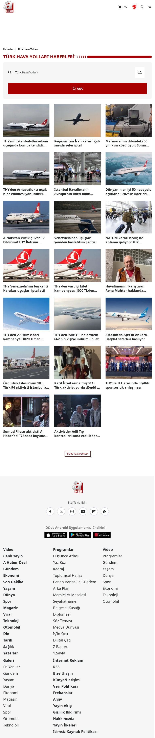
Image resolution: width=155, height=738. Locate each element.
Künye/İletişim (66, 679)
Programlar (63, 549)
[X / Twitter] (61, 511)
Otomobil (11, 627)
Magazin (11, 607)
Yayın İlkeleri (64, 725)
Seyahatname (64, 601)
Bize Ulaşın (63, 673)
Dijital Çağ (62, 640)
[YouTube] (83, 511)
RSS (56, 666)
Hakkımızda (63, 718)
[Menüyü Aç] (149, 6)
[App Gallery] (102, 535)
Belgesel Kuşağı (66, 607)
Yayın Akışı (62, 705)
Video (8, 549)
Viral (7, 614)
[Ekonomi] (104, 7)
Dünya (9, 594)
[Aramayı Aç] (142, 6)
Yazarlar (10, 653)
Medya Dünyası (66, 627)
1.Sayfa (59, 653)
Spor (7, 601)
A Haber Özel (15, 562)
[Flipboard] (94, 511)
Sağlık (8, 646)
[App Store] (55, 535)
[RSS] (105, 511)
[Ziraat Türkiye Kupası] (134, 7)
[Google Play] (80, 535)
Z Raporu (60, 646)
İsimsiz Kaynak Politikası (75, 731)
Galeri (8, 660)
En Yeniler (11, 666)
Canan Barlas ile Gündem (74, 581)
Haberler (8, 49)
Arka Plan (61, 588)
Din (6, 633)
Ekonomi (11, 575)
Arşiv (57, 699)
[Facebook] (50, 511)
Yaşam (9, 588)
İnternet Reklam (68, 660)
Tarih (7, 640)
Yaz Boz (59, 562)
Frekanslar (62, 692)
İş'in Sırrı (60, 633)
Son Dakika (13, 581)
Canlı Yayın (13, 556)
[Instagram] (72, 511)
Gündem (11, 568)
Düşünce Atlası (66, 556)
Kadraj (58, 568)
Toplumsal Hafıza (67, 575)
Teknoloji (11, 620)
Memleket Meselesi (69, 594)
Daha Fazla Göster (77, 453)
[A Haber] (8, 7)
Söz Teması (62, 620)
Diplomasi (61, 614)
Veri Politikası (65, 686)
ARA (80, 88)
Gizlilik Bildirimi (67, 712)
